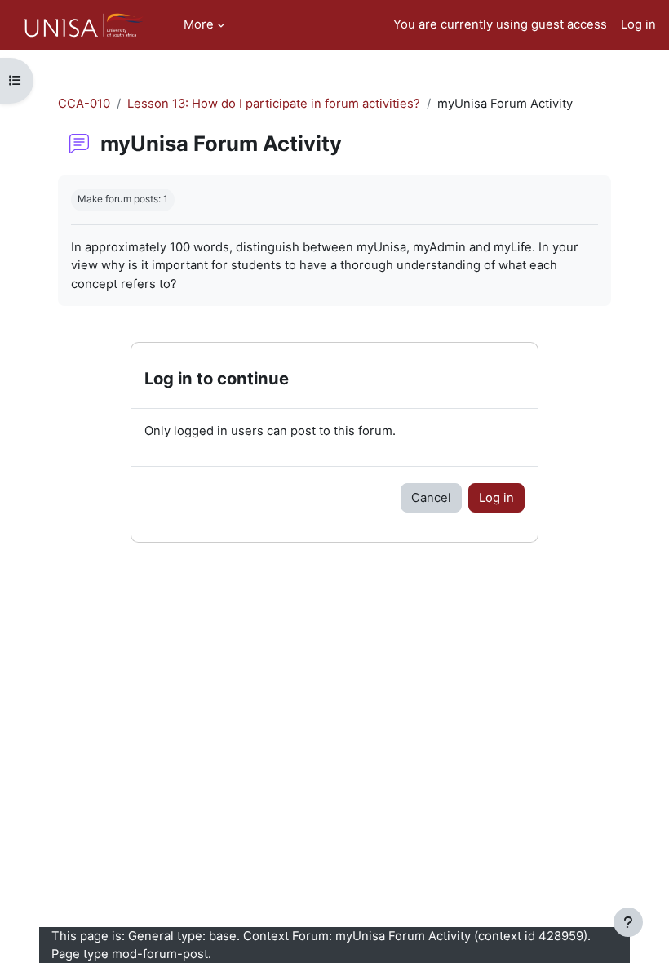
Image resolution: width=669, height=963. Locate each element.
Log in (638, 24)
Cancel (431, 497)
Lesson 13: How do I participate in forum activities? (273, 103)
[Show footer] (628, 922)
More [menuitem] (199, 24)
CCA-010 (84, 103)
